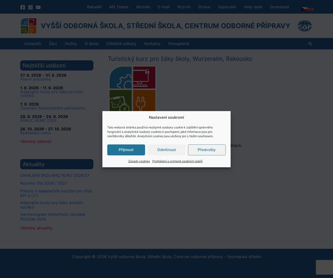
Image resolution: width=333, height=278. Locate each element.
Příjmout (126, 149)
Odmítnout (166, 149)
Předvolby (207, 149)
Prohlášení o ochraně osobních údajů (177, 161)
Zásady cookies (139, 161)
